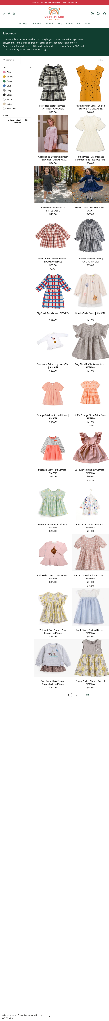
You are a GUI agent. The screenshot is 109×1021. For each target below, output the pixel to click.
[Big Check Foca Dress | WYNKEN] (53, 290)
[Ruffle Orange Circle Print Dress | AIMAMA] (90, 392)
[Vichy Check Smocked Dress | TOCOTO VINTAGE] (53, 235)
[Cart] (104, 14)
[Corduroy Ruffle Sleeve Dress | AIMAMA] (90, 447)
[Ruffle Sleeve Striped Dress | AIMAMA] (90, 607)
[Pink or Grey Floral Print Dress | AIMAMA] (90, 552)
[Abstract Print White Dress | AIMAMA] (90, 501)
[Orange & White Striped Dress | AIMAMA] (53, 392)
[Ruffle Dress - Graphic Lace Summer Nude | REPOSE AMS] (90, 133)
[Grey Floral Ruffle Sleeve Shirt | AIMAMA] (90, 341)
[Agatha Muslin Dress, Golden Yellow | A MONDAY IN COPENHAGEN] (90, 82)
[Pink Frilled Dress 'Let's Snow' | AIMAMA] (53, 552)
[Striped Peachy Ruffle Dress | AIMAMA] (53, 447)
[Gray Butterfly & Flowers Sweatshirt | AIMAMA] (53, 658)
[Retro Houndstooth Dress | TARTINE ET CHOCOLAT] (53, 82)
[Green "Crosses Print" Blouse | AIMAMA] (53, 501)
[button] (23, 23)
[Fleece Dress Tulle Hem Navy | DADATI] (90, 184)
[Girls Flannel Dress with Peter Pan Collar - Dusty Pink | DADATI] (53, 133)
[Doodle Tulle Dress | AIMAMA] (90, 290)
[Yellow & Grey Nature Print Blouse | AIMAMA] (53, 607)
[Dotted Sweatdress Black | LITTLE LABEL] (53, 184)
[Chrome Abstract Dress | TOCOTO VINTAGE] (90, 235)
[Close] (49, 1016)
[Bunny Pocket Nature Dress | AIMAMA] (90, 658)
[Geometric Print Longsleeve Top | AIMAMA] (53, 341)
